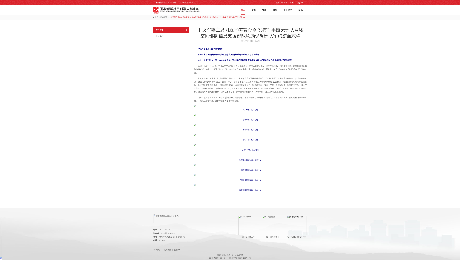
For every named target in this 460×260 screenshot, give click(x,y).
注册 (291, 3)
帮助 (300, 10)
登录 (285, 3)
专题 (264, 10)
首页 (243, 10)
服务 (275, 10)
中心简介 (157, 250)
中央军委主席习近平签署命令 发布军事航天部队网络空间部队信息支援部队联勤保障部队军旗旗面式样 (207, 17)
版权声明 (177, 250)
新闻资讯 (163, 17)
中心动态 (159, 36)
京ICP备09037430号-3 (217, 258)
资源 (253, 10)
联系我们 (167, 250)
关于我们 (287, 10)
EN (302, 3)
